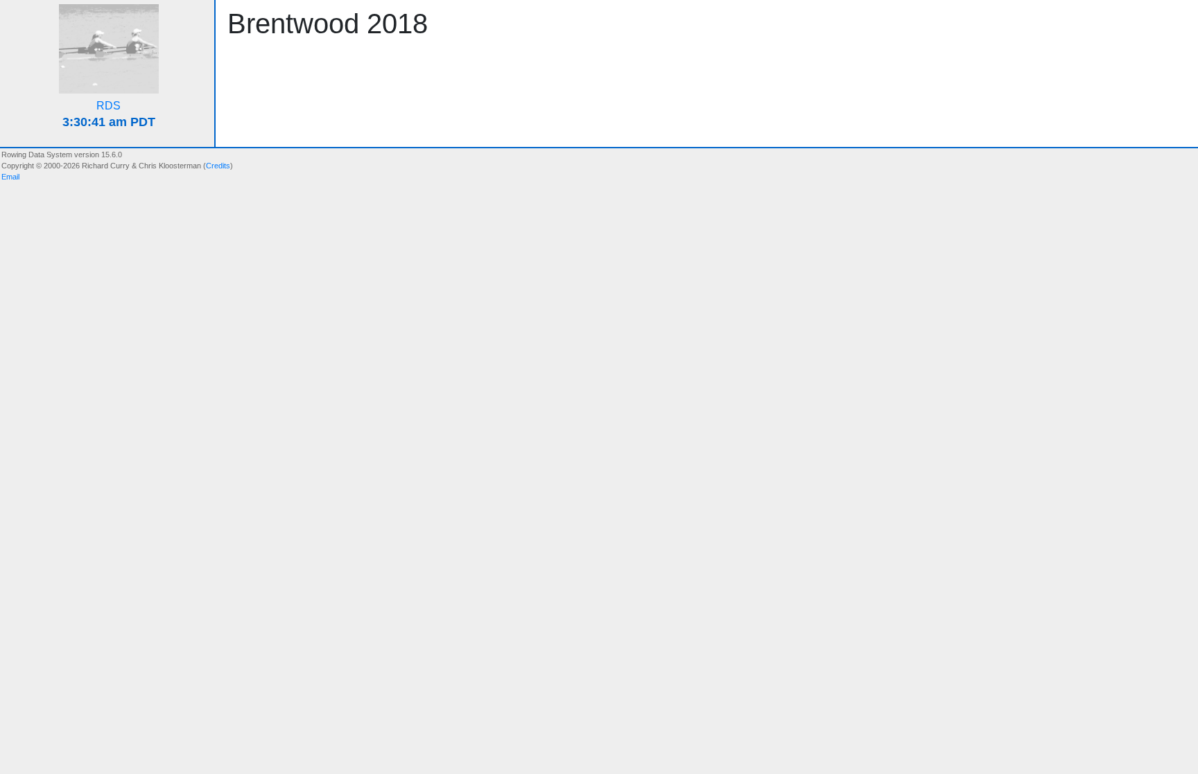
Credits (218, 165)
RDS (108, 106)
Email (10, 177)
